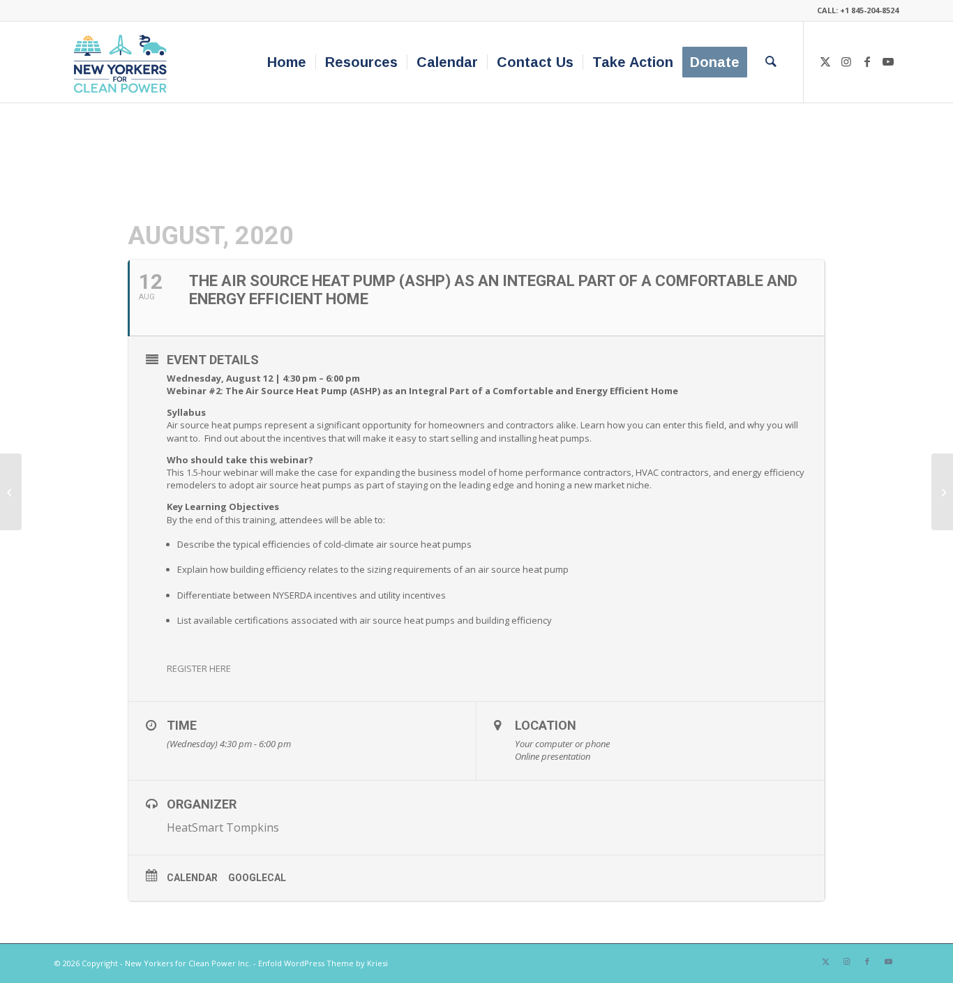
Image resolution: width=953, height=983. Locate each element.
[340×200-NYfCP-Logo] (123, 62)
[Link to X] (825, 61)
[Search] (771, 62)
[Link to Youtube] (888, 61)
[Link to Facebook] (867, 61)
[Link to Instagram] (846, 61)
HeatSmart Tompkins (223, 827)
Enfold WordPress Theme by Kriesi (323, 963)
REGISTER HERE (199, 668)
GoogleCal (257, 877)
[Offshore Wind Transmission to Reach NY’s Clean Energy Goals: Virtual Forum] (11, 491)
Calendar (192, 877)
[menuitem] (286, 62)
